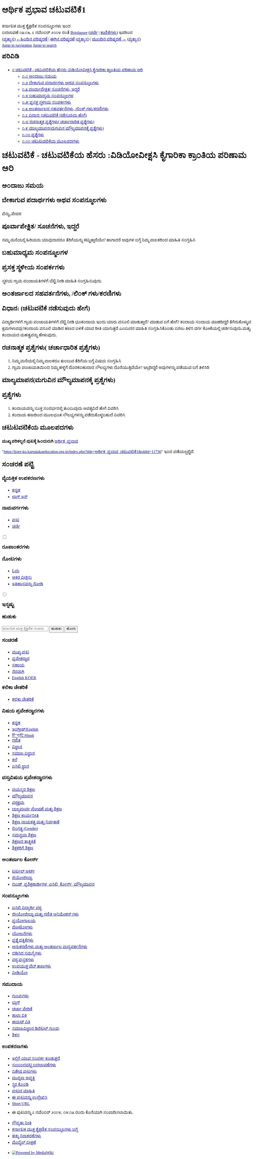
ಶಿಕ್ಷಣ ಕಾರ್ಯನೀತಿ (25, 815)
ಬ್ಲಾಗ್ (16, 1002)
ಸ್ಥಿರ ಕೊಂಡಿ (20, 1084)
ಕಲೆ (14, 760)
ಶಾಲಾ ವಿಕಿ (19, 1015)
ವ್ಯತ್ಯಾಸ (8, 39)
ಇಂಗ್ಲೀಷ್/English (25, 729)
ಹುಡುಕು (9, 616)
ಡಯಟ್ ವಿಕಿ (21, 1022)
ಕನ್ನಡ (16, 490)
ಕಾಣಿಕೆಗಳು (108, 32)
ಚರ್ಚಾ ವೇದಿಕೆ (22, 1009)
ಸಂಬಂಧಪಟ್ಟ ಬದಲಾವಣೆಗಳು (34, 1065)
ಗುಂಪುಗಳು (20, 996)
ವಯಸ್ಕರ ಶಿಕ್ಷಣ (23, 789)
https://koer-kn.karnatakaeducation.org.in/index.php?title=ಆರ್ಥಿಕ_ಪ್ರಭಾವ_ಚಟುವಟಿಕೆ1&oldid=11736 (82, 452)
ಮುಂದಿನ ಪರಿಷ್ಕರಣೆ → (109, 39)
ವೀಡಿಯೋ (20, 973)
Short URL (21, 1104)
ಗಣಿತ (16, 740)
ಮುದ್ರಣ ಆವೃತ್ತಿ (23, 1078)
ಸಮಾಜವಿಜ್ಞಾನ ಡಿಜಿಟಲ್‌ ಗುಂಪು (35, 1028)
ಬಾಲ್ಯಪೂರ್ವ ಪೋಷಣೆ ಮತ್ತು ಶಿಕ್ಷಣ (37, 809)
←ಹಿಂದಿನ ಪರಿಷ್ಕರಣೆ (32, 39)
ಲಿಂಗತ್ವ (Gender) (25, 828)
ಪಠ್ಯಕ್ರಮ (18, 802)
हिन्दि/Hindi (23, 735)
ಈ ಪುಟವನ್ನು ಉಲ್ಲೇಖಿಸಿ (29, 1097)
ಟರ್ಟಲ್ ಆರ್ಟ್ (23, 871)
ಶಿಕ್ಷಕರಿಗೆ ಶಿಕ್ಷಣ (22, 848)
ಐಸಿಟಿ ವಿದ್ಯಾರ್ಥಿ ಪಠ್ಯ (26, 908)
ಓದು (15, 571)
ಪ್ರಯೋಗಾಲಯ (24, 921)
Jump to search (44, 45)
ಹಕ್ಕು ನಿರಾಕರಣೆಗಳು (26, 1136)
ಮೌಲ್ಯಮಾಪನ (22, 796)
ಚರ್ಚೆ (94, 32)
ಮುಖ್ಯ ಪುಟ (20, 652)
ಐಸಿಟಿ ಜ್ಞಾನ (20, 766)
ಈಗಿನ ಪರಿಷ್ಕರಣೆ (62, 39)
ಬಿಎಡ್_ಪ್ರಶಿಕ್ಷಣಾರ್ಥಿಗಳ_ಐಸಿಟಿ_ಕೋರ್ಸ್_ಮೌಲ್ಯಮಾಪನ (53, 884)
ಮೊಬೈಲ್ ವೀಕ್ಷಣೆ (24, 1142)
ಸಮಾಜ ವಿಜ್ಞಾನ (23, 753)
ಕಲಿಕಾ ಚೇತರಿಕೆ (23, 699)
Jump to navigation (17, 45)
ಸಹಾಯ (18, 665)
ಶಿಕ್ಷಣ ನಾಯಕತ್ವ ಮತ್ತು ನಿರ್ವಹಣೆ (36, 822)
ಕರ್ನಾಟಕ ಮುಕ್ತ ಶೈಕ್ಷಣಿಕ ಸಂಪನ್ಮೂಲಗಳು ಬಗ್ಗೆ (45, 1129)
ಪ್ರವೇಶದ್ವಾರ (21, 658)
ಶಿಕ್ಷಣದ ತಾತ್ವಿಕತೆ (24, 841)
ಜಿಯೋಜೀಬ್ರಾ (22, 878)
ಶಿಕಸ (16, 1035)
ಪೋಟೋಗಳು (22, 927)
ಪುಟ (15, 520)
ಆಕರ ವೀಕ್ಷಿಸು (22, 577)
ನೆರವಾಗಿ (18, 671)
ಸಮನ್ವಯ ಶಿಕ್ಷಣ (24, 835)
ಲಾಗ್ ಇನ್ (20, 497)
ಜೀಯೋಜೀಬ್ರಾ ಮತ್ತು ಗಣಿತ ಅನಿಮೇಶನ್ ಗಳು (45, 914)
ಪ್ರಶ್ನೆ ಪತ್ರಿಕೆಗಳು (23, 940)
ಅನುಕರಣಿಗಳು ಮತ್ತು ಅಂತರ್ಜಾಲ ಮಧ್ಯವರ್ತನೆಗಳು (49, 947)
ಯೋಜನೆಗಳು (22, 934)
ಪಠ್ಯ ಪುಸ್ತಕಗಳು (23, 960)
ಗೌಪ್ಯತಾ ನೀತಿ (22, 1123)
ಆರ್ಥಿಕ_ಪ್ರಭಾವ (66, 441)
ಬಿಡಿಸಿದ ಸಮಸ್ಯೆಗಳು (27, 953)
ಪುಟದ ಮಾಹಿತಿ (23, 1091)
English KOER (24, 678)
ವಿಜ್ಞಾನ (17, 747)
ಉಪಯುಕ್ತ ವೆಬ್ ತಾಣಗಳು (31, 966)
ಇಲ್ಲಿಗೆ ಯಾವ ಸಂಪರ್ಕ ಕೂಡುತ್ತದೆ (36, 1058)
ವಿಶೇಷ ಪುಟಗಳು (24, 1071)
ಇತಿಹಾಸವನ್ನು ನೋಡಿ (27, 584)
